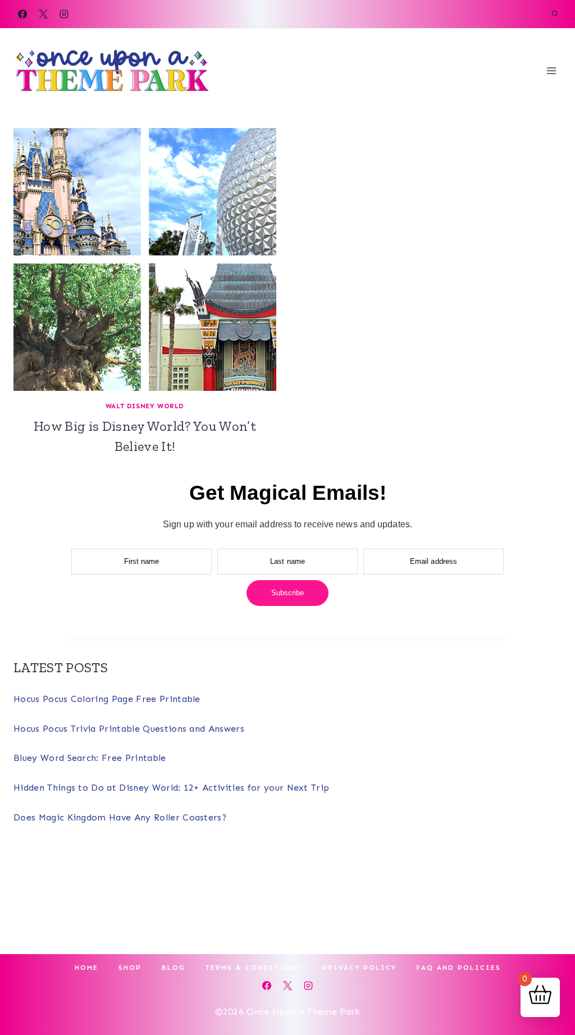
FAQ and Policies (459, 968)
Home (86, 968)
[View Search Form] (555, 14)
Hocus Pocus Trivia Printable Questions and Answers (128, 728)
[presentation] (144, 259)
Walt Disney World (145, 406)
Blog (173, 968)
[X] (43, 14)
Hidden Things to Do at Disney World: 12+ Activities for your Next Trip (171, 787)
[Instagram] (64, 14)
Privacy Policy (359, 968)
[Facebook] (22, 14)
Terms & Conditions (254, 968)
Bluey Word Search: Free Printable (89, 758)
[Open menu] (551, 70)
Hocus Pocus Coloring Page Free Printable (106, 699)
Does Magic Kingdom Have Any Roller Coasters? (119, 817)
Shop (130, 968)
